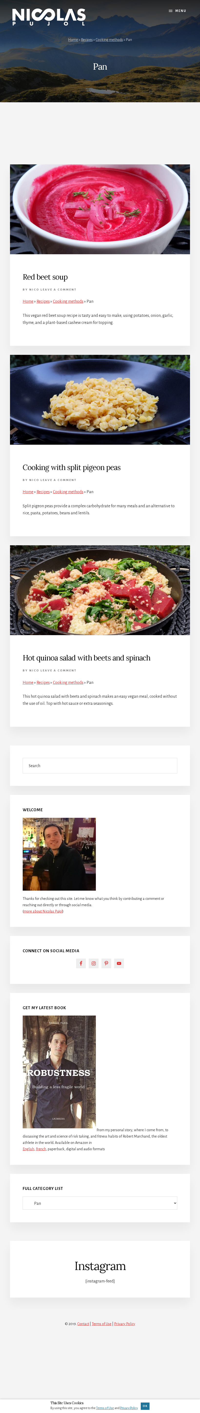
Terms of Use (101, 1324)
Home (73, 40)
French (41, 1149)
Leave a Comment (58, 289)
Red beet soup (45, 277)
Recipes (87, 40)
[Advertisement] (100, 128)
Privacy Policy (124, 1324)
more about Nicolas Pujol (43, 911)
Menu (180, 11)
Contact (83, 1324)
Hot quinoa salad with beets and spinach (86, 657)
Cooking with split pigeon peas (71, 467)
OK (145, 1406)
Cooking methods (109, 40)
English (28, 1149)
